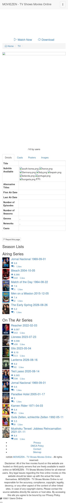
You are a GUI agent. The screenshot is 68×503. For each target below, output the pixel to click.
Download (48, 39)
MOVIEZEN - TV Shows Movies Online (26, 4)
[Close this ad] (1, 502)
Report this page (12, 239)
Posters (32, 157)
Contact (37, 448)
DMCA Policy (37, 445)
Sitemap (37, 452)
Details (8, 157)
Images (45, 157)
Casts (20, 157)
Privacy (37, 442)
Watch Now (25, 39)
